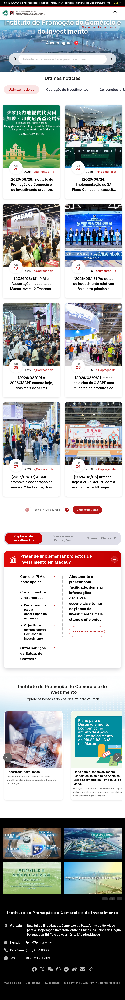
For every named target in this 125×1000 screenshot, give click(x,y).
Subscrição (52, 982)
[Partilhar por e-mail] (82, 969)
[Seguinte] (67, 510)
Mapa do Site (12, 982)
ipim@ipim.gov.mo (39, 942)
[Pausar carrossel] (112, 898)
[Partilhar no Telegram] (66, 969)
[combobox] (63, 59)
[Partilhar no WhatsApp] (58, 969)
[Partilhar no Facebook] (34, 969)
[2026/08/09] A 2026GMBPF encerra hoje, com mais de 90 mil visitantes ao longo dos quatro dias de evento (59, 3)
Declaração (33, 982)
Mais (116, 3)
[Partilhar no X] (42, 969)
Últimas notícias (21, 89)
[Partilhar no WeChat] (50, 969)
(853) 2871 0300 (37, 950)
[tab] (23, 538)
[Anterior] (27, 510)
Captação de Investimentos (67, 89)
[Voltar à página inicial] (8, 13)
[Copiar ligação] (90, 969)
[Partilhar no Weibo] (74, 969)
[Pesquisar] (115, 13)
